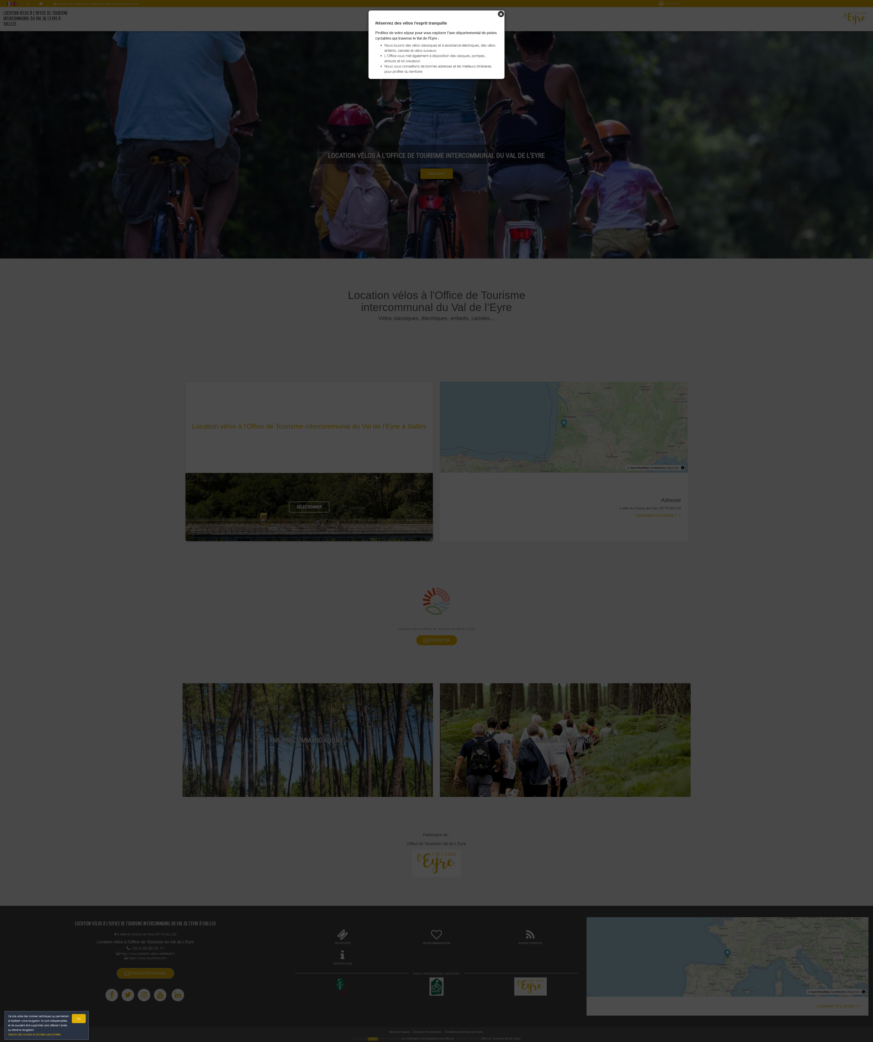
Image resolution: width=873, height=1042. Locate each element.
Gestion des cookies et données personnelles (34, 1034)
